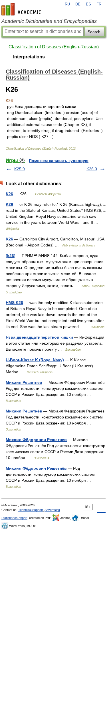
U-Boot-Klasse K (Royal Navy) (35, 360)
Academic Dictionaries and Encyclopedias (49, 21)
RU (67, 4)
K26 (9, 193)
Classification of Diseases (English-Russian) (54, 46)
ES (88, 4)
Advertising (52, 510)
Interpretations (29, 56)
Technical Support (30, 510)
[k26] (10, 255)
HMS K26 (14, 302)
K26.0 (91, 169)
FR (98, 4)
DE (77, 4)
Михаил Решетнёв (24, 411)
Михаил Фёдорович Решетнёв (36, 468)
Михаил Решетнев (24, 382)
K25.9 (19, 169)
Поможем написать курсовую (58, 160)
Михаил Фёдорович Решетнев (36, 439)
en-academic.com (22, 9)
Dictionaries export (14, 518)
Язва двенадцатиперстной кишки (39, 337)
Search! (95, 31)
